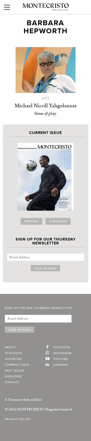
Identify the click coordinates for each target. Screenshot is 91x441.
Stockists (13, 353)
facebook (61, 347)
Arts (46, 98)
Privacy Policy (18, 419)
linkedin (60, 364)
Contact (12, 382)
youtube (60, 359)
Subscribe (58, 221)
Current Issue (17, 364)
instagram (62, 353)
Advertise (13, 359)
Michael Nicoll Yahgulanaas (45, 106)
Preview (31, 221)
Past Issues (15, 370)
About (10, 347)
